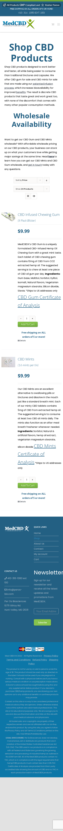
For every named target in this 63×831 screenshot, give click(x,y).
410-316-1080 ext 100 (15, 580)
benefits (21, 92)
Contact (39, 548)
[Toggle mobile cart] (52, 24)
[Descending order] (47, 180)
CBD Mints (26, 359)
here (51, 156)
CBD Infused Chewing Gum (39, 214)
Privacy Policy (51, 655)
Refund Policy (40, 659)
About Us (39, 543)
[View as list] (34, 196)
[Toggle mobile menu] (58, 24)
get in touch (35, 165)
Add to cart (27, 324)
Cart (36, 559)
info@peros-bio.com (13, 592)
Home (37, 533)
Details (23, 340)
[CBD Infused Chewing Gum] (8, 229)
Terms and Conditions (18, 659)
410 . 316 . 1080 (26, 12)
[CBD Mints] (8, 373)
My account (40, 554)
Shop (37, 538)
